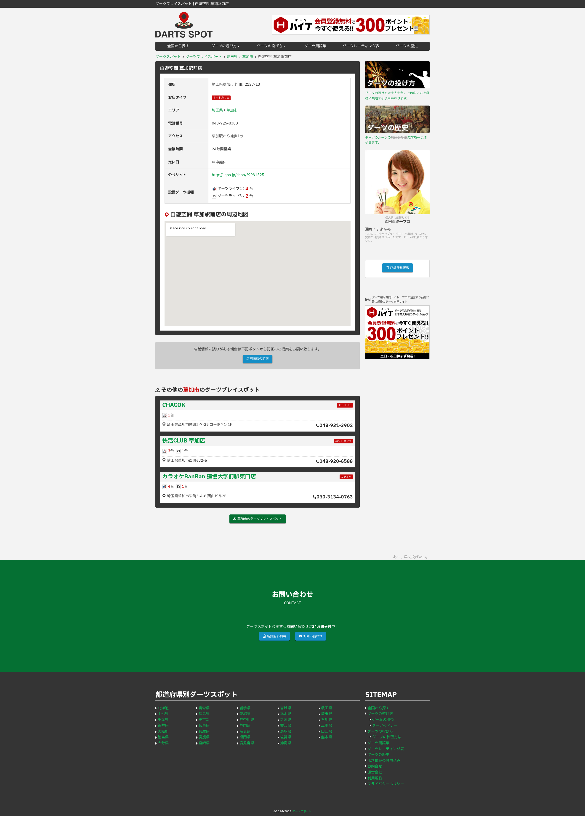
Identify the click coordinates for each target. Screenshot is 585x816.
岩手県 (244, 708)
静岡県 (244, 725)
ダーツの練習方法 (386, 737)
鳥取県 (285, 731)
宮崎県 (204, 743)
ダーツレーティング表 (361, 46)
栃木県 (285, 714)
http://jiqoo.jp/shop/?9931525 (238, 175)
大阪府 (163, 731)
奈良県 (244, 731)
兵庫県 (204, 731)
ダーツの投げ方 (269, 46)
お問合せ (374, 766)
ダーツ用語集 (315, 46)
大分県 (163, 743)
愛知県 (285, 725)
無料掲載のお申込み (383, 760)
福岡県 (244, 737)
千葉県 (163, 720)
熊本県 (326, 737)
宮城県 (285, 708)
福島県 (204, 714)
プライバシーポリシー (385, 784)
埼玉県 (217, 110)
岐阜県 (204, 725)
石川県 (326, 720)
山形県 (163, 714)
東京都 (204, 720)
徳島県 (163, 737)
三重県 (326, 725)
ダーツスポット (301, 811)
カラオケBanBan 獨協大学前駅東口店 (209, 477)
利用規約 (374, 778)
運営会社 (374, 772)
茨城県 (244, 714)
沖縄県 (285, 743)
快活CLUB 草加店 (183, 441)
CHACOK (173, 405)
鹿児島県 (246, 743)
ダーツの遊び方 (224, 46)
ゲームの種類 (383, 720)
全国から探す (178, 46)
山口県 (326, 731)
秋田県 (326, 708)
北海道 (163, 708)
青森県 (204, 708)
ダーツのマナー (385, 725)
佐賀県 (285, 737)
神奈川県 (246, 720)
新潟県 (285, 720)
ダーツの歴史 (407, 46)
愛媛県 (204, 737)
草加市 (231, 110)
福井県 (163, 725)
